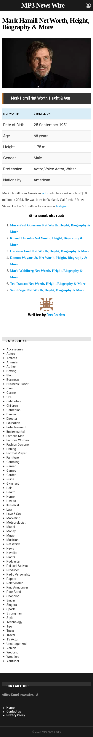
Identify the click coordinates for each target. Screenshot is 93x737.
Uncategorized (16, 643)
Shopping (12, 596)
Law (9, 509)
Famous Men (15, 436)
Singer (10, 600)
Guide (10, 479)
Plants (10, 557)
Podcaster (13, 561)
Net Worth (13, 544)
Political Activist (17, 566)
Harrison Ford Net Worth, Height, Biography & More (49, 251)
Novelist (11, 553)
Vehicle (11, 648)
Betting (11, 371)
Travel (10, 635)
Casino (11, 392)
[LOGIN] (88, 5)
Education (13, 423)
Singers (11, 604)
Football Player (16, 453)
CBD (9, 397)
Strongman (14, 613)
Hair (9, 488)
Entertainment (16, 427)
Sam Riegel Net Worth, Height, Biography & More (47, 290)
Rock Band (13, 591)
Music (10, 535)
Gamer (11, 466)
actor (45, 193)
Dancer (11, 414)
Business (12, 379)
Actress (11, 358)
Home (10, 496)
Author (11, 366)
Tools (10, 630)
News (10, 548)
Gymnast (12, 483)
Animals (12, 362)
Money (11, 531)
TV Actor (12, 639)
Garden (11, 475)
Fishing (11, 449)
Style (9, 617)
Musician (12, 540)
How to (11, 501)
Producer (12, 570)
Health (10, 492)
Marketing (13, 518)
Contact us (13, 711)
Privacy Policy (15, 715)
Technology (14, 622)
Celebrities (13, 401)
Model (10, 527)
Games (11, 470)
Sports (11, 609)
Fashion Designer (18, 444)
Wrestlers (12, 656)
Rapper (11, 579)
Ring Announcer (17, 587)
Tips (9, 626)
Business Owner (17, 384)
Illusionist (12, 505)
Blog (9, 375)
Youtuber (12, 661)
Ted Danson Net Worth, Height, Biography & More (47, 283)
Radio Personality (18, 574)
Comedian (13, 410)
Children (12, 405)
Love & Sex (13, 514)
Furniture (12, 457)
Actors (11, 353)
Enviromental (15, 431)
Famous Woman (17, 440)
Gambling (12, 462)
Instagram (62, 206)
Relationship (14, 583)
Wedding (12, 652)
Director (11, 418)
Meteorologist (16, 522)
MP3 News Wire (42, 5)
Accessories (14, 349)
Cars (9, 388)
